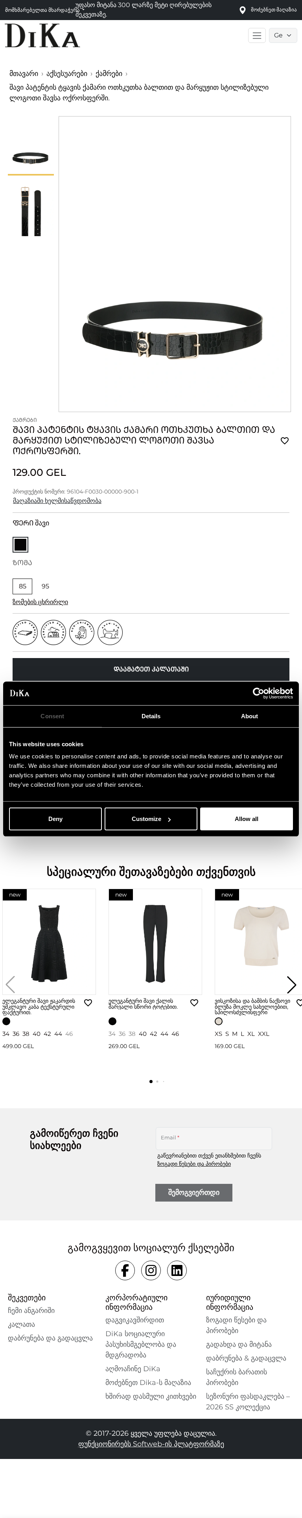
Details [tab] (151, 715)
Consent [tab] (52, 715)
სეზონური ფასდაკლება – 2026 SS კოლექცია (248, 1401)
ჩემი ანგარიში (31, 1310)
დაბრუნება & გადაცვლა (246, 1358)
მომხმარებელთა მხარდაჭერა (43, 10)
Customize (146, 818)
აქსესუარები (66, 73)
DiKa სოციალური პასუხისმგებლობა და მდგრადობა (140, 1344)
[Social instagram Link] (151, 1270)
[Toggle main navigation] (257, 35)
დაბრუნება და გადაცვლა (50, 1338)
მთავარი (23, 73)
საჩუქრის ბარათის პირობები (236, 1377)
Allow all (246, 818)
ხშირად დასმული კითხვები (150, 1396)
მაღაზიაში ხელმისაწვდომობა (57, 501)
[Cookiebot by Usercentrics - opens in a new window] (258, 693)
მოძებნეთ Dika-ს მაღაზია (148, 1382)
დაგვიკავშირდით (134, 1320)
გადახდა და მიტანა (239, 1344)
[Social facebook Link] (125, 1270)
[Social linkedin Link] (177, 1270)
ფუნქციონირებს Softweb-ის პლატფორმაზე (151, 1444)
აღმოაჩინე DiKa (132, 1369)
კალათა (21, 1324)
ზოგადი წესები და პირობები (194, 1163)
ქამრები (109, 73)
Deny (55, 818)
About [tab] (249, 715)
